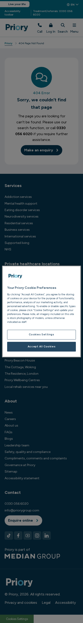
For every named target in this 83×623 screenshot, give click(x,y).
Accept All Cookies (41, 346)
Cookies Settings (41, 334)
